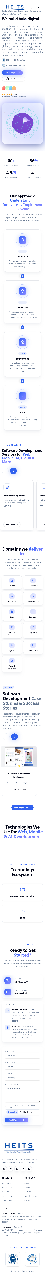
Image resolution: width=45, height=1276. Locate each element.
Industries (28, 1187)
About (26, 1183)
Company (9, 1073)
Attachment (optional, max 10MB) (21, 1107)
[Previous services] (5, 471)
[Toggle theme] (32, 8)
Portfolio (27, 1192)
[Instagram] (16, 1168)
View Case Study (19, 789)
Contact (27, 1200)
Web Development (9, 1183)
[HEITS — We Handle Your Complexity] (15, 8)
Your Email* (11, 1062)
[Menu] (38, 8)
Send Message (15, 1120)
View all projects (21, 807)
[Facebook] (23, 1168)
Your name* (11, 1051)
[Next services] (13, 471)
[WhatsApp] (29, 1168)
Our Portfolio (16, 79)
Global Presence (30, 1196)
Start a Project (10, 72)
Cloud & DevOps (8, 1196)
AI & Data (5, 1192)
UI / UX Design (8, 1200)
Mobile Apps (7, 1187)
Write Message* (13, 1084)
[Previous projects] (6, 736)
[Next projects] (14, 736)
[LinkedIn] (4, 1168)
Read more (10, 524)
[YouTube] (10, 1168)
